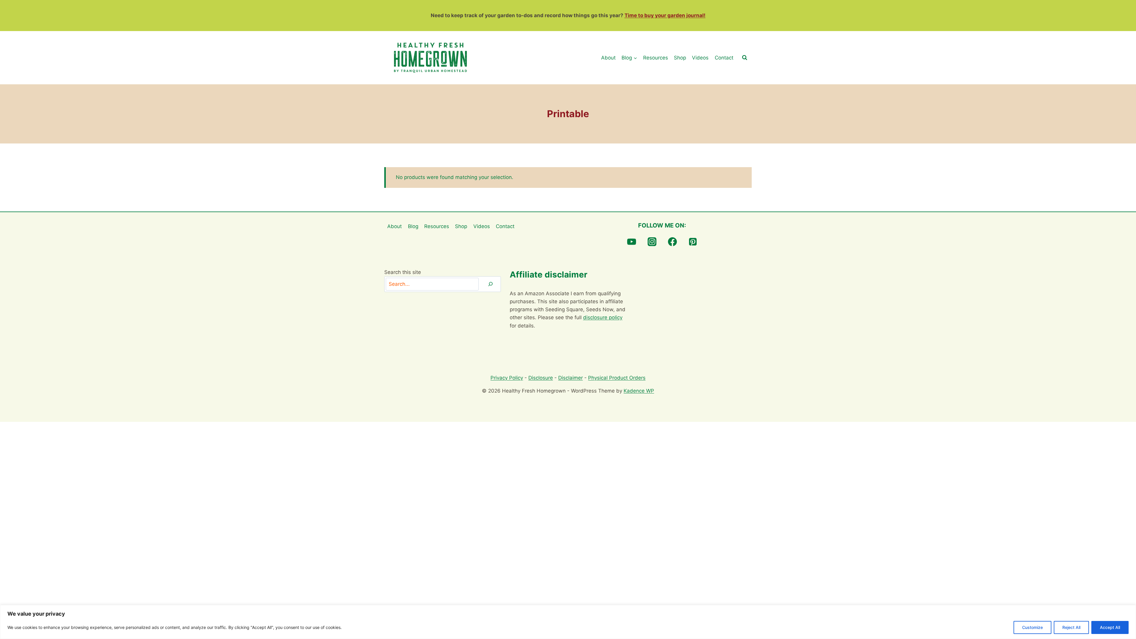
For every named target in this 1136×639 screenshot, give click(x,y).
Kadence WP (639, 391)
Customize (1032, 627)
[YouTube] (631, 242)
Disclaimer (570, 378)
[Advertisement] (693, 309)
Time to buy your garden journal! (665, 15)
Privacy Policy (506, 378)
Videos (700, 58)
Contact (724, 58)
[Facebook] (672, 242)
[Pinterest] (693, 242)
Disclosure (540, 378)
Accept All (1110, 627)
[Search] (490, 284)
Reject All (1071, 627)
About (608, 58)
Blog (413, 226)
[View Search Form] (744, 57)
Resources (655, 58)
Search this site (402, 272)
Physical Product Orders (617, 378)
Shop (680, 58)
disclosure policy (602, 317)
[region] (568, 622)
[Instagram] (652, 242)
